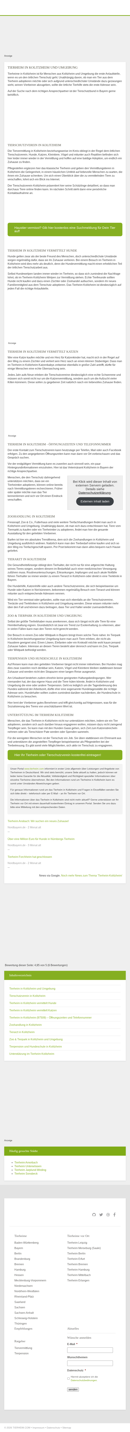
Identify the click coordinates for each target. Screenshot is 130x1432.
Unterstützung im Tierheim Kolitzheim (31, 1053)
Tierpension (21, 1353)
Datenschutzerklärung (95, 493)
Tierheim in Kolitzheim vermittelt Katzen (33, 1010)
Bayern (18, 1248)
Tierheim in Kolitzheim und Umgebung (32, 988)
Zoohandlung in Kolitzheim (25, 1024)
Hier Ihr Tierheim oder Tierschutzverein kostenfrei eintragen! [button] (57, 755)
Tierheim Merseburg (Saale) (84, 1248)
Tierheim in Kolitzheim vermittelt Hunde (32, 1003)
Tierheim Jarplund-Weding (30, 1169)
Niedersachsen (23, 1285)
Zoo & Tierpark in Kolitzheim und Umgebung (36, 1039)
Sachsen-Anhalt (24, 1312)
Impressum (38, 1427)
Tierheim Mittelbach (79, 1275)
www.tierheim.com (34, 768)
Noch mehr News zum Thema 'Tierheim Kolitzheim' (91, 875)
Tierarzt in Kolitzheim (22, 1032)
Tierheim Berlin (76, 1253)
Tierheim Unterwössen (27, 1166)
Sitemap (66, 1427)
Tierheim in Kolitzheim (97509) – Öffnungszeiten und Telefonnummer (50, 1017)
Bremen (19, 1264)
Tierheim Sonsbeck (26, 1173)
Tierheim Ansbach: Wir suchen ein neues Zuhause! (38, 821)
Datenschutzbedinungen (84, 1380)
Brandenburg (22, 1258)
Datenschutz (76, 1370)
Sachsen (19, 1307)
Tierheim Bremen (77, 1264)
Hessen (19, 1275)
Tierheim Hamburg (78, 1269)
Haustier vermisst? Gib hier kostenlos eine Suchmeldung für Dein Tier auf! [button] (64, 229)
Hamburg (20, 1269)
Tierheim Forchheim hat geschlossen (30, 856)
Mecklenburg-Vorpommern (30, 1280)
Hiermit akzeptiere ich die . (84, 1378)
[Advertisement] (65, 34)
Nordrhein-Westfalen (26, 1291)
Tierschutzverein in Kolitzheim (27, 995)
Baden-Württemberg (26, 1242)
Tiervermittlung (23, 1348)
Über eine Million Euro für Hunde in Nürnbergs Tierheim (41, 839)
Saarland (19, 1302)
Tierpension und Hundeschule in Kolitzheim (35, 1046)
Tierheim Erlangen (78, 1280)
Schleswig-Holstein (26, 1318)
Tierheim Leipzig (77, 1242)
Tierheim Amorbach (26, 1162)
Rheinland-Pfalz (24, 1296)
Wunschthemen (77, 1357)
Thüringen (20, 1323)
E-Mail (72, 1344)
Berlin (17, 1253)
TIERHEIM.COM (21, 1427)
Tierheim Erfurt (76, 1258)
